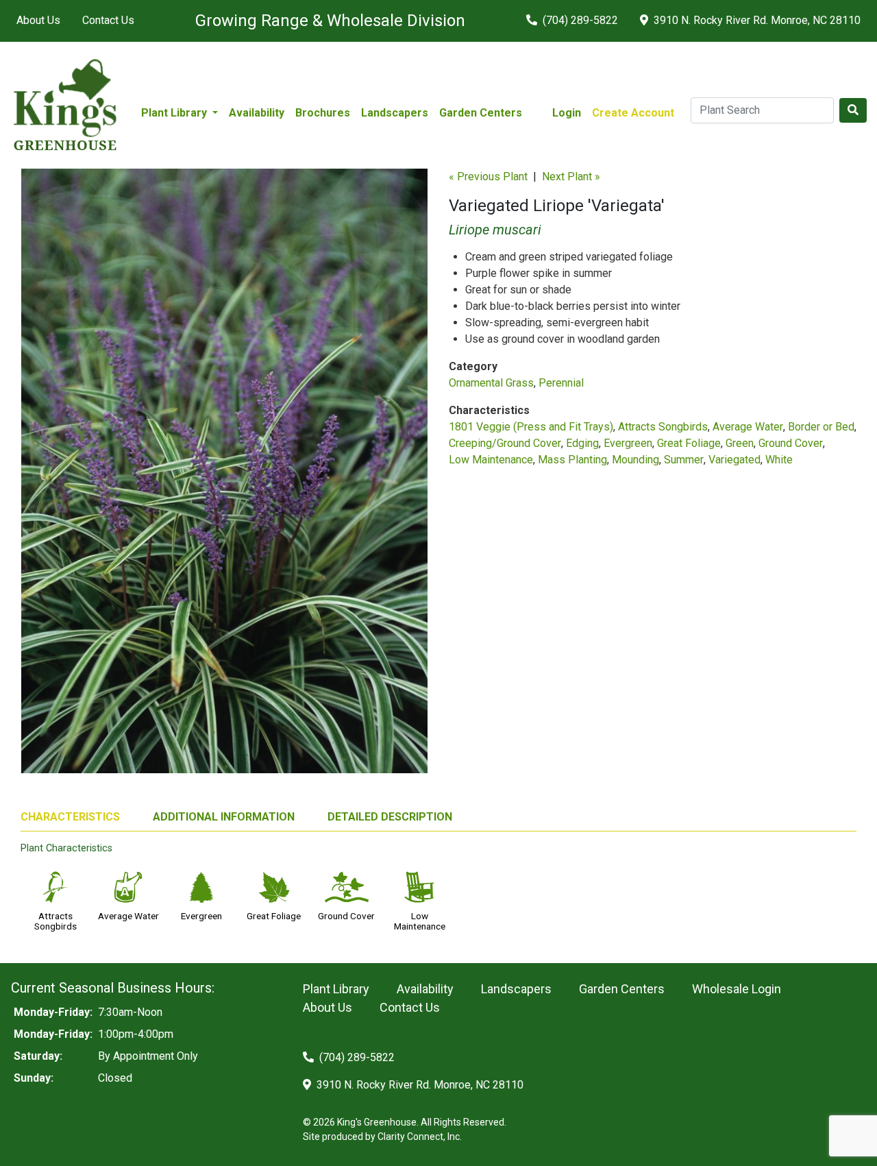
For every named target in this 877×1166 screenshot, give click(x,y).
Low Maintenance (491, 459)
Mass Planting (572, 459)
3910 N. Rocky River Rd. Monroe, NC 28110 (756, 20)
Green (740, 443)
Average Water (748, 426)
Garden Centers (480, 112)
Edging (582, 443)
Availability (256, 112)
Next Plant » (571, 176)
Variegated (734, 459)
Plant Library (336, 989)
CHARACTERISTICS (70, 816)
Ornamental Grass (491, 382)
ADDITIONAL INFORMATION (224, 816)
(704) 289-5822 (579, 20)
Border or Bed (821, 426)
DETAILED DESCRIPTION (390, 816)
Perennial (561, 382)
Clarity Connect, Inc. (420, 1136)
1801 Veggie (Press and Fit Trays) (531, 426)
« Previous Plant (488, 176)
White (779, 459)
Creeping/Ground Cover (505, 443)
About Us (38, 20)
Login (566, 112)
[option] (224, 476)
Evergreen (628, 443)
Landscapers (394, 112)
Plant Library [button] (175, 112)
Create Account (633, 112)
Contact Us (108, 20)
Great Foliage (689, 443)
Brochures (322, 112)
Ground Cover (790, 443)
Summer (684, 459)
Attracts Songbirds (663, 426)
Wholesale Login (736, 989)
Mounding (635, 459)
